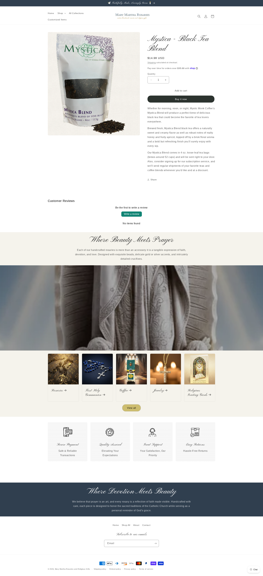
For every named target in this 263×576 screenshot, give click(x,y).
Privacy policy (130, 569)
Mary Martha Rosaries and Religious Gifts (72, 569)
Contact (146, 525)
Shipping (151, 63)
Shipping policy (100, 569)
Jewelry (158, 391)
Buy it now (181, 99)
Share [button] (154, 179)
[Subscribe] (155, 543)
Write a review (131, 214)
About (136, 525)
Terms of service (146, 569)
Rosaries (57, 391)
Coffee (123, 391)
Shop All (126, 525)
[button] (61, 13)
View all (131, 408)
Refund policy (115, 569)
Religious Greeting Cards (197, 393)
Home (116, 525)
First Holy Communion (93, 393)
